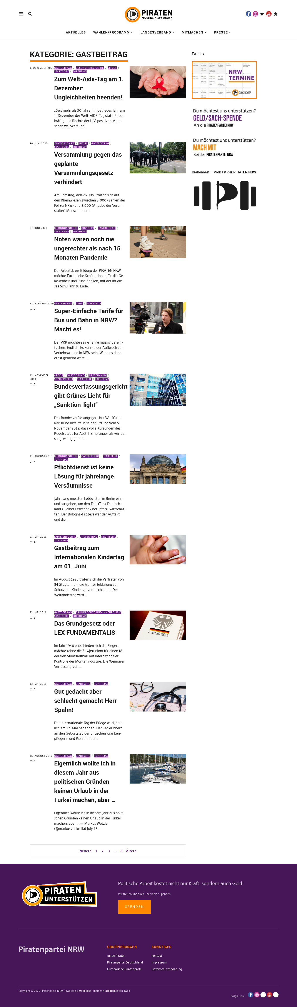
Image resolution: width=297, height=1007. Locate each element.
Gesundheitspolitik (90, 67)
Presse (221, 32)
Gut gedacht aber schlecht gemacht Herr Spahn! (85, 700)
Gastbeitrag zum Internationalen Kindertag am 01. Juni (89, 557)
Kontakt (157, 956)
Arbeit (58, 375)
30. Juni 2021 (39, 143)
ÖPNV (79, 303)
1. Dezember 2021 (42, 67)
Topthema (80, 71)
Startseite (94, 303)
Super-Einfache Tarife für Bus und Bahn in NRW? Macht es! (88, 320)
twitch (262, 14)
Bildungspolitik (66, 228)
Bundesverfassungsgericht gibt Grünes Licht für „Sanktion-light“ (91, 395)
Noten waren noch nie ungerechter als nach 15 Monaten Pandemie (87, 248)
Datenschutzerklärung (167, 969)
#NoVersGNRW (64, 143)
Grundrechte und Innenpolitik (98, 612)
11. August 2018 (41, 456)
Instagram (255, 14)
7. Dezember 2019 (42, 303)
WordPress (84, 990)
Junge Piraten (116, 956)
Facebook (248, 14)
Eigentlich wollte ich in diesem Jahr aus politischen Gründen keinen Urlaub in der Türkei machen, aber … (85, 781)
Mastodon (275, 14)
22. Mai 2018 (38, 612)
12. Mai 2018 (38, 683)
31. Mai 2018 (38, 536)
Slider (112, 67)
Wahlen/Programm (111, 32)
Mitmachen (192, 32)
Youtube (269, 14)
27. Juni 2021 (38, 228)
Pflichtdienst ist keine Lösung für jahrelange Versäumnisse (84, 476)
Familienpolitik (65, 536)
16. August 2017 (41, 755)
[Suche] (30, 13)
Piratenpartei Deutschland (125, 962)
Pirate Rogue (110, 990)
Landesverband (155, 32)
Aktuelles (76, 32)
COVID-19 (87, 228)
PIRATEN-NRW (97, 375)
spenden (134, 907)
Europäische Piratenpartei (124, 969)
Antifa (83, 143)
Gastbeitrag (63, 67)
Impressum (159, 962)
